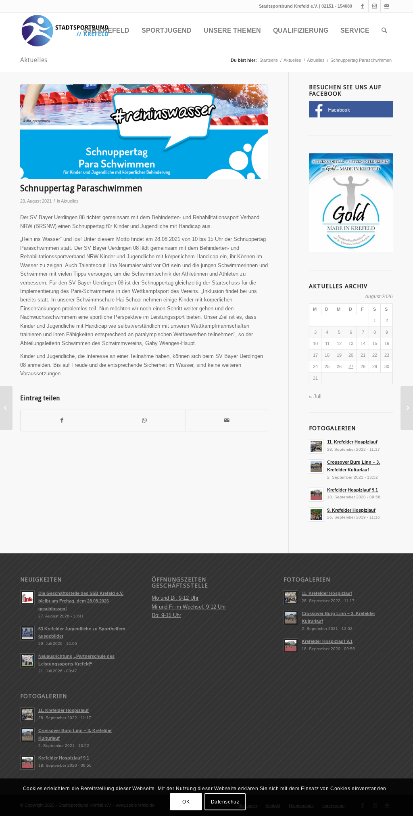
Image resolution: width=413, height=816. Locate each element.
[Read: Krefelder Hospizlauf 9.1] (316, 494)
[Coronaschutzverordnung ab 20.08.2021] (406, 408)
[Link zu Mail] (387, 6)
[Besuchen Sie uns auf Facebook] (351, 116)
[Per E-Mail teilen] (227, 420)
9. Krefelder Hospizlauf (351, 510)
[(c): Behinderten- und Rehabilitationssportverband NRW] (144, 131)
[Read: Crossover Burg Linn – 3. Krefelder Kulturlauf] (316, 466)
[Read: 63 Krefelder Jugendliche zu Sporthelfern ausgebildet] (27, 633)
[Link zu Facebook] (362, 6)
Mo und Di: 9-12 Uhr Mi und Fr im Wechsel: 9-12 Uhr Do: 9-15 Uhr (189, 606)
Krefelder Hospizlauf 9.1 (352, 490)
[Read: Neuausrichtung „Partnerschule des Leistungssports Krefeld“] (27, 660)
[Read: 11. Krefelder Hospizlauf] (316, 446)
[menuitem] (106, 31)
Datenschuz (225, 802)
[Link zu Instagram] (374, 6)
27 (350, 366)
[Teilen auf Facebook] (62, 420)
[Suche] (384, 31)
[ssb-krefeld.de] (64, 31)
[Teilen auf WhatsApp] (144, 420)
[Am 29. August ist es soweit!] (6, 408)
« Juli (315, 396)
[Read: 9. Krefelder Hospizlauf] (316, 514)
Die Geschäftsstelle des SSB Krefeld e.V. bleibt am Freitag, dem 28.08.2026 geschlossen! (80, 601)
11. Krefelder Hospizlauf (352, 441)
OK (186, 802)
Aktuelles (33, 60)
